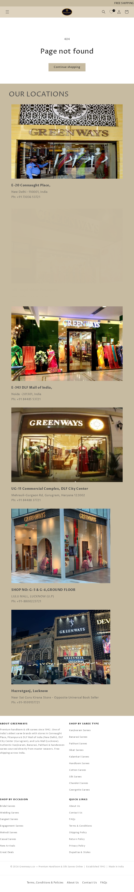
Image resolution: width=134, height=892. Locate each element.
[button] (7, 12)
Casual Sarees (8, 839)
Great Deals (7, 852)
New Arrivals (7, 845)
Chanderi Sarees (78, 783)
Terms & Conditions (80, 825)
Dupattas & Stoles (79, 852)
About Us (74, 806)
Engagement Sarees (11, 825)
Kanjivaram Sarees (80, 730)
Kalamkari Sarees (79, 756)
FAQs (72, 819)
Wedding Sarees (9, 812)
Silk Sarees (75, 776)
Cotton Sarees (77, 770)
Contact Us (75, 812)
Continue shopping (67, 67)
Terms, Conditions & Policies (45, 882)
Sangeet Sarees (9, 819)
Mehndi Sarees (8, 832)
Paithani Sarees (78, 743)
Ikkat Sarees (76, 750)
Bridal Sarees (7, 806)
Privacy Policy (77, 845)
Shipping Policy (78, 832)
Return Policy (77, 839)
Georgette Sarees (79, 789)
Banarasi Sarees (78, 737)
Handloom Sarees (79, 763)
